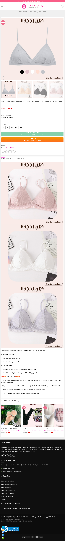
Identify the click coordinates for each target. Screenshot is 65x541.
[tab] (3, 158)
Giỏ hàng (3, 499)
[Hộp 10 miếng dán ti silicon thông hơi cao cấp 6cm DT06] (11, 415)
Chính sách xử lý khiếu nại (8, 490)
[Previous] (4, 49)
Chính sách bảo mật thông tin (9, 484)
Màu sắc (4, 124)
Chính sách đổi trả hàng (7, 481)
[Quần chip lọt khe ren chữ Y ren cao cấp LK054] (32, 415)
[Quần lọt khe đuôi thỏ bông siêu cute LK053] (53, 415)
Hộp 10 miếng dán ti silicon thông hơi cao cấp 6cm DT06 (16, 430)
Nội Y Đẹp (33, 12)
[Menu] (2, 6)
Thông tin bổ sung (11, 158)
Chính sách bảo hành (6, 487)
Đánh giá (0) (20, 158)
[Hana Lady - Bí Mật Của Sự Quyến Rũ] (32, 6)
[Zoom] (3, 78)
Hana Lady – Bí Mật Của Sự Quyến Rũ (17, 508)
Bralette (42, 12)
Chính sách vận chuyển (7, 493)
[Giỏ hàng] (62, 6)
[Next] (60, 49)
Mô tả (3, 158)
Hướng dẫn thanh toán (7, 496)
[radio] (3, 127)
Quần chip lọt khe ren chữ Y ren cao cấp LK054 (35, 430)
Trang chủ (23, 12)
